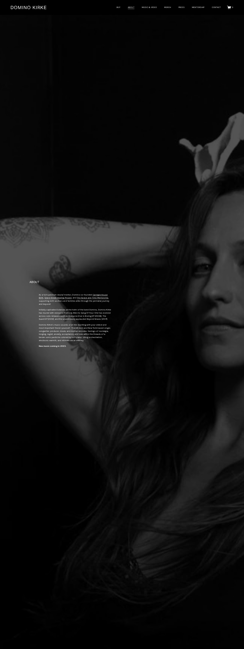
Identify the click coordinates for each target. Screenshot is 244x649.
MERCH (167, 7)
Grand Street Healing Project (58, 298)
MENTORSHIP (198, 7)
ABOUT (131, 7)
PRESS (181, 7)
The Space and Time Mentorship (92, 298)
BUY (119, 7)
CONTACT (216, 7)
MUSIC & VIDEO (149, 7)
